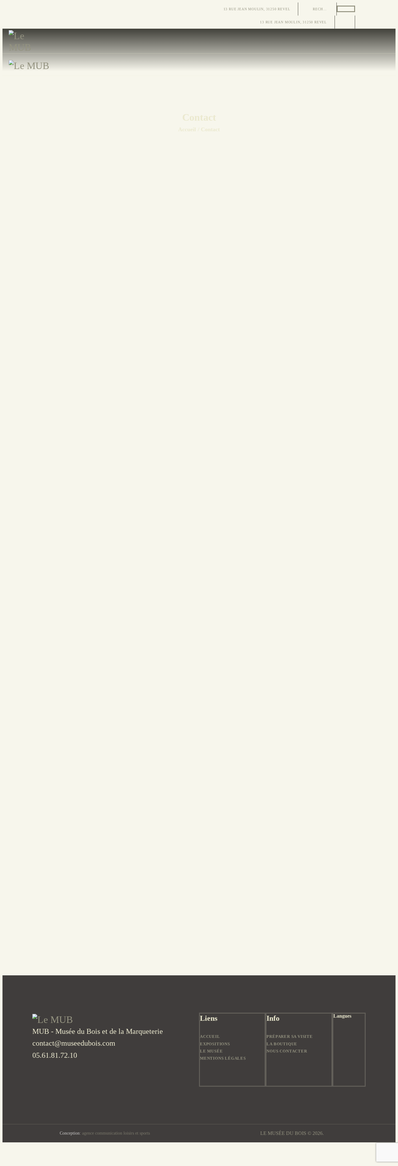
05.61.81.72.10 (54, 1055)
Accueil (187, 129)
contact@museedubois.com (73, 1043)
